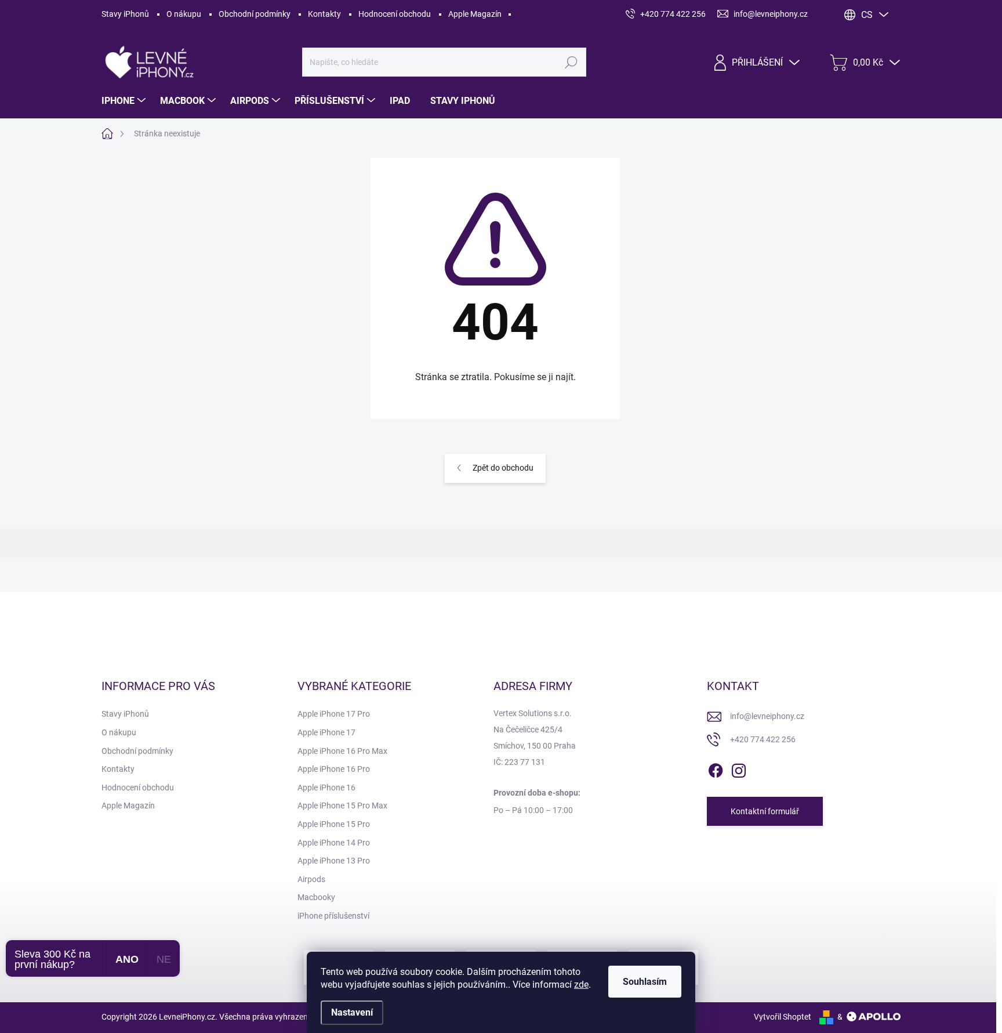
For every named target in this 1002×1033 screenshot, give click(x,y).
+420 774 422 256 (763, 739)
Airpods (311, 879)
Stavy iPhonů (125, 14)
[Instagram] (738, 769)
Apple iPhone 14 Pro (333, 842)
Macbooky (316, 897)
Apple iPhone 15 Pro (333, 824)
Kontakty (324, 14)
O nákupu (183, 14)
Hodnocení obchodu (394, 14)
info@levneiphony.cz (767, 716)
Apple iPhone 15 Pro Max (342, 805)
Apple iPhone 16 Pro (333, 769)
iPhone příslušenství (333, 915)
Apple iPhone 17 (326, 732)
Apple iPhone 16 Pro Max (342, 751)
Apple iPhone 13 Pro (333, 860)
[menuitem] (124, 101)
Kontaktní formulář (765, 811)
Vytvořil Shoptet (782, 1016)
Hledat (571, 62)
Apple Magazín (475, 14)
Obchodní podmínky (255, 14)
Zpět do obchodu (503, 467)
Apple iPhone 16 (326, 787)
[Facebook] (715, 769)
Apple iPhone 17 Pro (333, 713)
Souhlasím (645, 981)
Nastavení (352, 1012)
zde (581, 984)
